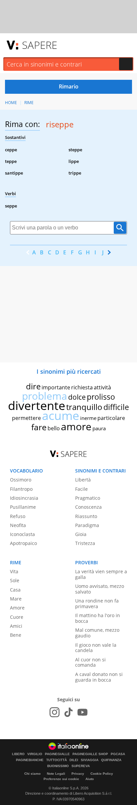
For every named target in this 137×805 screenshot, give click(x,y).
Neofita (18, 525)
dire (33, 386)
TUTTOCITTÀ (56, 760)
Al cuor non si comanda (90, 662)
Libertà (83, 479)
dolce (77, 397)
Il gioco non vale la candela (95, 648)
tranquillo (84, 406)
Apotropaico (23, 543)
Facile (81, 489)
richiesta (82, 387)
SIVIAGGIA (89, 760)
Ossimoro (20, 479)
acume (60, 415)
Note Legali (56, 773)
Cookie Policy (101, 773)
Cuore (16, 617)
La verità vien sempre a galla (101, 574)
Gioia (80, 534)
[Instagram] (55, 712)
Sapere (39, 45)
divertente (36, 405)
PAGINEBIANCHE (30, 760)
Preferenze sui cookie (61, 779)
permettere (26, 418)
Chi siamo (32, 773)
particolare (111, 418)
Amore (17, 607)
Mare (16, 599)
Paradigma (87, 525)
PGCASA (118, 754)
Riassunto (86, 516)
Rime (29, 102)
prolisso (101, 396)
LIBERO (18, 754)
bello (54, 428)
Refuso (17, 516)
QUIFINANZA (111, 760)
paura (99, 428)
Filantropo (21, 489)
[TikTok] (68, 712)
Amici (16, 626)
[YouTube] (82, 712)
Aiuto (89, 779)
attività (102, 387)
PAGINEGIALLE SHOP (90, 754)
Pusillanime (23, 507)
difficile (116, 407)
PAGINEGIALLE (57, 754)
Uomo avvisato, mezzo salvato (99, 589)
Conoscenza (88, 507)
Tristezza (85, 543)
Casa (15, 590)
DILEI (73, 760)
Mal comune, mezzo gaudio (97, 633)
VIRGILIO (34, 754)
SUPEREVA (80, 766)
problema (44, 396)
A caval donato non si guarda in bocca (99, 677)
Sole (14, 580)
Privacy (77, 773)
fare (39, 427)
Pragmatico (87, 498)
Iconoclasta (22, 534)
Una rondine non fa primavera (97, 603)
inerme (88, 418)
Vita (14, 571)
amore (76, 426)
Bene (15, 635)
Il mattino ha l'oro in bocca (97, 618)
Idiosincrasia (24, 498)
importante (56, 387)
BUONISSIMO (58, 766)
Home (11, 102)
